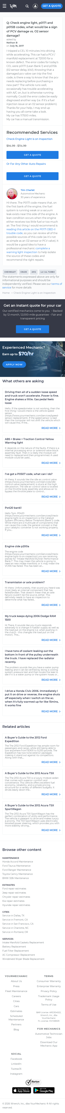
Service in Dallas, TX (13, 915)
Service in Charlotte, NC (15, 928)
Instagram (16, 1073)
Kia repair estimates (13, 901)
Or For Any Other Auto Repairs (26, 163)
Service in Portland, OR (15, 932)
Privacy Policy (49, 991)
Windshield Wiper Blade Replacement (23, 959)
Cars (16, 1006)
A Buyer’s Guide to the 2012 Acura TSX (29, 773)
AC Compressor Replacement (18, 954)
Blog (16, 1029)
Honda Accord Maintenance (17, 861)
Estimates (16, 1011)
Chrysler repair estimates (16, 896)
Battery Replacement (14, 946)
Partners (16, 1024)
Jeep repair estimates (14, 892)
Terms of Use (48, 1004)
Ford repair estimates (14, 888)
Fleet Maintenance (16, 991)
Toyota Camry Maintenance (17, 874)
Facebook (16, 1058)
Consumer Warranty (49, 981)
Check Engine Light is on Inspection (29, 138)
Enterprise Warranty (49, 986)
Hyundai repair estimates (16, 905)
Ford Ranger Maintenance (16, 869)
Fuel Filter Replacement (15, 950)
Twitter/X (16, 1068)
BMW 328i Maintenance (15, 878)
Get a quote (32, 329)
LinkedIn (16, 1063)
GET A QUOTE (52, 5)
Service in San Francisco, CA (17, 923)
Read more (49, 428)
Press (16, 986)
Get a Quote (32, 154)
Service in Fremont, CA (15, 919)
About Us (16, 981)
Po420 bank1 (13, 507)
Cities (16, 1001)
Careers (16, 996)
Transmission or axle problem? (25, 582)
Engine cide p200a (17, 546)
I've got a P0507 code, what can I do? (29, 474)
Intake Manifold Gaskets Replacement (23, 942)
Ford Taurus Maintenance (16, 865)
